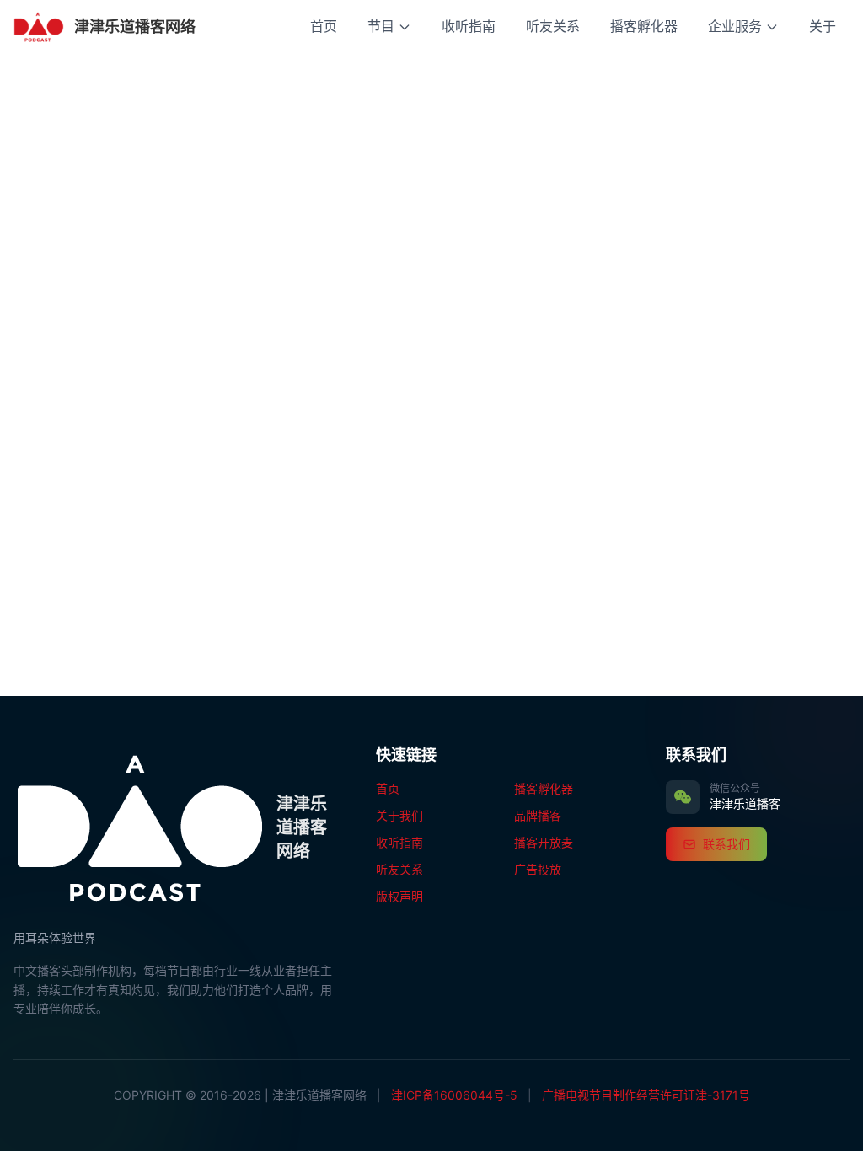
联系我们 (726, 844)
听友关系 (553, 26)
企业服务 (735, 26)
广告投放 (537, 869)
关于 (822, 26)
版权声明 (399, 896)
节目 (380, 26)
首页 (323, 26)
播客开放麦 (543, 842)
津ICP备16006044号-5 (454, 1095)
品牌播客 (537, 815)
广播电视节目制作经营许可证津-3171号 (646, 1095)
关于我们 (399, 815)
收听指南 (469, 26)
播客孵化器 (644, 26)
